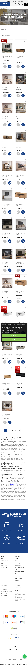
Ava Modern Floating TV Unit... (20, 263)
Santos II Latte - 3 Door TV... (20, 354)
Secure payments (18, 562)
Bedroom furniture (5, 560)
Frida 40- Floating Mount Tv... (20, 88)
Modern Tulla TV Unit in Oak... (20, 292)
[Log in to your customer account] (19, 4)
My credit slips (4, 595)
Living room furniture (5, 562)
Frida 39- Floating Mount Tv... (6, 117)
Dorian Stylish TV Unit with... (20, 57)
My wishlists (3, 597)
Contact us (17, 569)
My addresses (4, 589)
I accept (14, 339)
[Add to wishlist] (11, 41)
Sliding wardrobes (5, 563)
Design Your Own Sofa (19, 571)
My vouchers (4, 593)
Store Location (18, 574)
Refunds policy (18, 563)
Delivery (16, 560)
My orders (3, 587)
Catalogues (17, 580)
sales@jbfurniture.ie (18, 590)
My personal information (6, 591)
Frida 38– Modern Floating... (6, 88)
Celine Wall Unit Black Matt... (20, 146)
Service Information (19, 576)
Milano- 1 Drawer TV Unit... (20, 117)
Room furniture (4, 565)
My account (4, 585)
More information (6, 332)
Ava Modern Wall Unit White (6, 415)
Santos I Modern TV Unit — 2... (6, 384)
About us (16, 558)
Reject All (14, 335)
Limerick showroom (14, 484)
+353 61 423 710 (18, 587)
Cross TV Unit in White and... (6, 205)
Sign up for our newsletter (20, 573)
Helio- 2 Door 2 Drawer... (19, 384)
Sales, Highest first (6, 35)
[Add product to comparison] (5, 66)
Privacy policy (18, 565)
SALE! (2, 558)
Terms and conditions (19, 567)
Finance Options (18, 578)
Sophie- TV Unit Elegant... (6, 234)
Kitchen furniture (4, 567)
